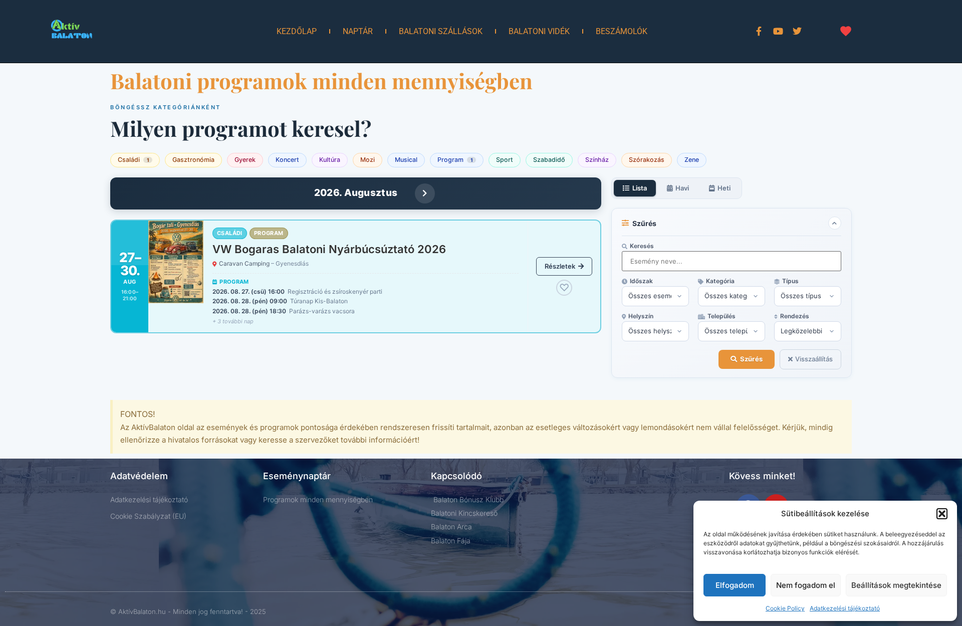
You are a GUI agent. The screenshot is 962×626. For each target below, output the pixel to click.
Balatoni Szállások (441, 31)
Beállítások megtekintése (896, 585)
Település (721, 316)
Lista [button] (639, 188)
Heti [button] (724, 188)
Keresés (642, 246)
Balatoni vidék (539, 31)
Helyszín (640, 316)
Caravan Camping (264, 263)
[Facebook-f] (759, 31)
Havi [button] (682, 188)
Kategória (720, 281)
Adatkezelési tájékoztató (845, 608)
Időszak (641, 281)
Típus (790, 281)
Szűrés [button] (751, 359)
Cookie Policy (785, 608)
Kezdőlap (297, 31)
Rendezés (794, 316)
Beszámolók (621, 31)
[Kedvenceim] (846, 31)
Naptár (358, 31)
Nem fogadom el (805, 585)
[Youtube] (778, 31)
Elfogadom (734, 585)
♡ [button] (564, 288)
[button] (942, 514)
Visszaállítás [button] (814, 359)
